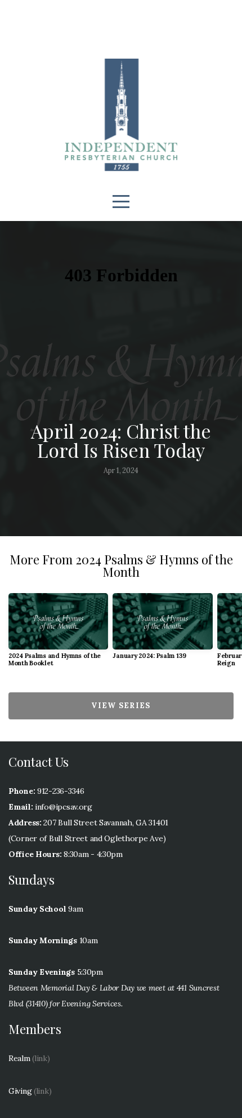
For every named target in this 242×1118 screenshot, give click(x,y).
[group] (58, 634)
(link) (41, 1058)
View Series (120, 705)
